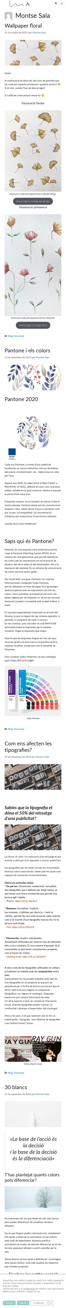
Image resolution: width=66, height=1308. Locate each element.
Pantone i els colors (27, 350)
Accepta (9, 1303)
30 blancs (16, 1087)
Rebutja (23, 1303)
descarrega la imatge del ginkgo (33, 201)
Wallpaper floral (23, 26)
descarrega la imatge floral (33, 325)
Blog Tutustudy (16, 336)
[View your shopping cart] (56, 4)
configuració (29, 1289)
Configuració (39, 1303)
